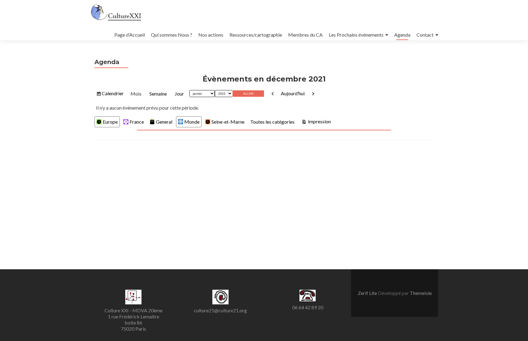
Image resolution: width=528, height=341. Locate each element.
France (137, 122)
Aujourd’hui (293, 93)
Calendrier (112, 93)
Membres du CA (305, 35)
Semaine (158, 93)
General (164, 122)
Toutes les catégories (272, 122)
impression (319, 121)
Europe (110, 122)
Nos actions (210, 35)
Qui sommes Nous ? (171, 35)
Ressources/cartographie (255, 35)
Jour (179, 93)
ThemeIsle (421, 293)
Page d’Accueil (129, 35)
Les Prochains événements (356, 35)
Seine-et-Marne (227, 122)
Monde (192, 122)
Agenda (402, 35)
